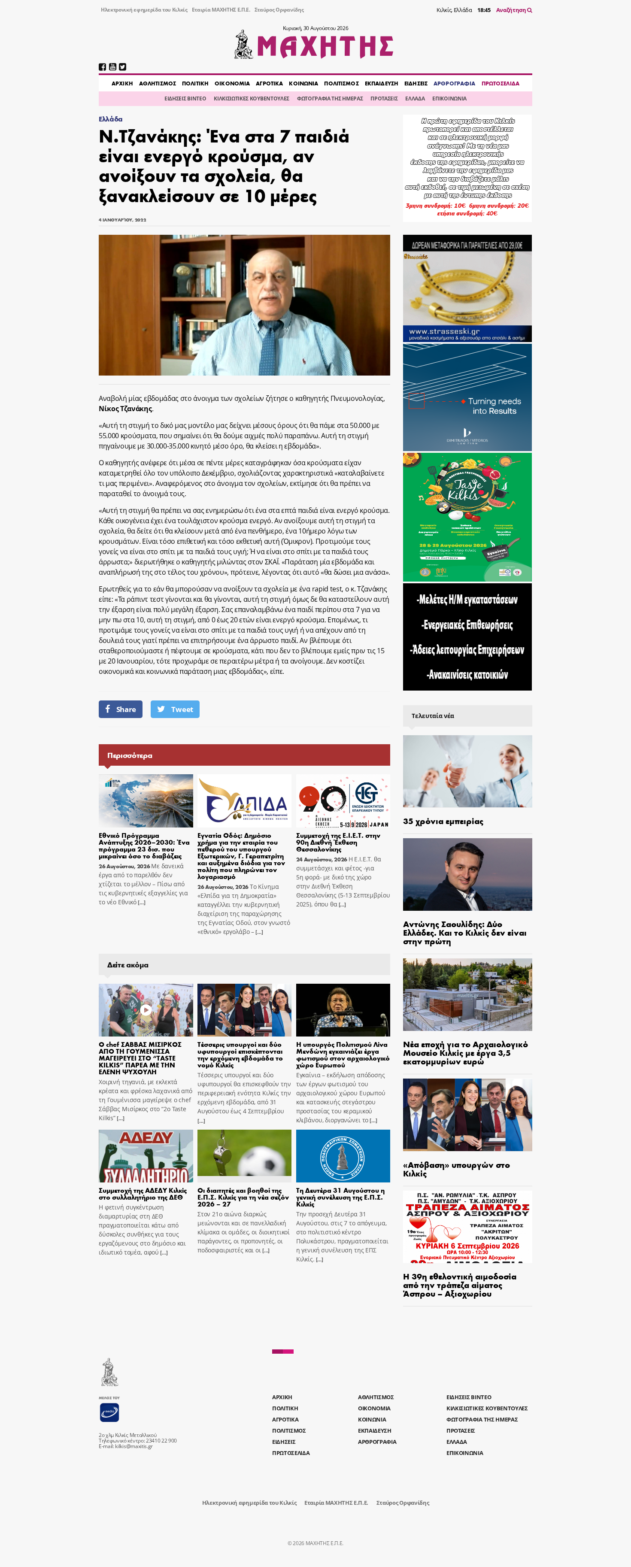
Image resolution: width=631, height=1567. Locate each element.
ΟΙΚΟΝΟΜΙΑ (232, 83)
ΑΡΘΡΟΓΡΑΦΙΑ (454, 83)
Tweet (182, 709)
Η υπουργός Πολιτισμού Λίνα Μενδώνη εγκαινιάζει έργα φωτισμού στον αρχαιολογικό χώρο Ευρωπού (343, 1054)
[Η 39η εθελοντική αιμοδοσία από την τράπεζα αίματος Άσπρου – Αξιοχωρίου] (467, 1227)
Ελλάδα (111, 119)
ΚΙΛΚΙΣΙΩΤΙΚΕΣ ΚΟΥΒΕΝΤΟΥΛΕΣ (251, 98)
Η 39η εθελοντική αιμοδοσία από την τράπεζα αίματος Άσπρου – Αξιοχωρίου (459, 1284)
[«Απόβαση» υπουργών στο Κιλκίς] (467, 1115)
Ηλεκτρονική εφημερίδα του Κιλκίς (144, 9)
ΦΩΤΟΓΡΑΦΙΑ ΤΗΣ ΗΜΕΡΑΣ (330, 98)
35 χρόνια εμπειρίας (443, 820)
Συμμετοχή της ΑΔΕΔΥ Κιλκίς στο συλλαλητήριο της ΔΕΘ (143, 1193)
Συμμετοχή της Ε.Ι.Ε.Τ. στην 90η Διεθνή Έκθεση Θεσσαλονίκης (338, 841)
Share (126, 709)
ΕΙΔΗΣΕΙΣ (416, 83)
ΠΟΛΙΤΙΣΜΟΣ (341, 83)
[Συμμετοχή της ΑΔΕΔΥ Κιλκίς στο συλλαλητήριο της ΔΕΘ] (146, 1156)
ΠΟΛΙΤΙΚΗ (195, 83)
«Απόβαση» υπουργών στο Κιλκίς (456, 1168)
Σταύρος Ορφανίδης (279, 9)
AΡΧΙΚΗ (122, 83)
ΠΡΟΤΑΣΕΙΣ (383, 98)
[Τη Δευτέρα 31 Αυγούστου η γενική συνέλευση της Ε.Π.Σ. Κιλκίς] (343, 1156)
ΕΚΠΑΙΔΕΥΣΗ (381, 83)
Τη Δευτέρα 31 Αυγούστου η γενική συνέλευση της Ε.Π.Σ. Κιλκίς (340, 1196)
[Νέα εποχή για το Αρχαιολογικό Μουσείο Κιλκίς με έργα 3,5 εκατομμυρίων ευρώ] (467, 994)
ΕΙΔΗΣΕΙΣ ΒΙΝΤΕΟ (185, 98)
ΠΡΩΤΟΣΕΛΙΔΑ (500, 83)
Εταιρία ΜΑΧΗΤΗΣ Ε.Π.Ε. (221, 9)
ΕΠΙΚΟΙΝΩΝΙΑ (449, 98)
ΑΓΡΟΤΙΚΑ (269, 83)
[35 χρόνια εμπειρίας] (467, 771)
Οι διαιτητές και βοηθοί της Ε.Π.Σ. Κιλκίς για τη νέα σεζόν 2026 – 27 (243, 1196)
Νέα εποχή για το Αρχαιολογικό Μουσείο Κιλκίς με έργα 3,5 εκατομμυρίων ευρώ (465, 1052)
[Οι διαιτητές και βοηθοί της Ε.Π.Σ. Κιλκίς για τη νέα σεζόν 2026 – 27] (244, 1156)
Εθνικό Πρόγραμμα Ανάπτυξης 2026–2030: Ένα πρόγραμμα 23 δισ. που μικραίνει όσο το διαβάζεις (144, 845)
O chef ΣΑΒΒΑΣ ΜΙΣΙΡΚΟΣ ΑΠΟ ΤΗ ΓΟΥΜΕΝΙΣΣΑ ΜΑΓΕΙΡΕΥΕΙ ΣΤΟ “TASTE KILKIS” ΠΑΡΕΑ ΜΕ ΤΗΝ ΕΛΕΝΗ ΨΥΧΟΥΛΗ (140, 1058)
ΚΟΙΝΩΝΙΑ (303, 83)
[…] (141, 902)
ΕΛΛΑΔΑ (415, 98)
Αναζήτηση (512, 10)
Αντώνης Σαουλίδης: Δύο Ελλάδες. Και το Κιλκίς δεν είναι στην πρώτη (465, 932)
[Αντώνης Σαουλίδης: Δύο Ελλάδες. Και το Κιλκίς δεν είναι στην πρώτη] (467, 874)
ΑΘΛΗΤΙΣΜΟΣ (157, 83)
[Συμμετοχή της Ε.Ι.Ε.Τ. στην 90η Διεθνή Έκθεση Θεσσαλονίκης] (343, 800)
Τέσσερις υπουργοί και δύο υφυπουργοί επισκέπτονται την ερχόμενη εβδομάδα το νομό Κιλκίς (240, 1054)
